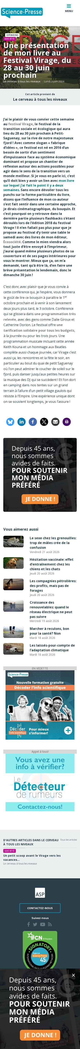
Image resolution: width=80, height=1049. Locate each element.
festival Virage (20, 124)
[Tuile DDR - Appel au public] (40, 782)
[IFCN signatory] (40, 952)
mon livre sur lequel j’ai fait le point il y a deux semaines (38, 185)
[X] (44, 421)
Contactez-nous (40, 908)
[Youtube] (42, 925)
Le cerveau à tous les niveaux (21, 81)
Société (10, 38)
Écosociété (12, 242)
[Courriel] (55, 421)
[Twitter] (35, 925)
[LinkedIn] (21, 421)
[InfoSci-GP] (40, 704)
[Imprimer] (67, 421)
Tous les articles (68, 839)
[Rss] (50, 925)
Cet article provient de (40, 94)
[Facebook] (33, 421)
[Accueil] (25, 13)
